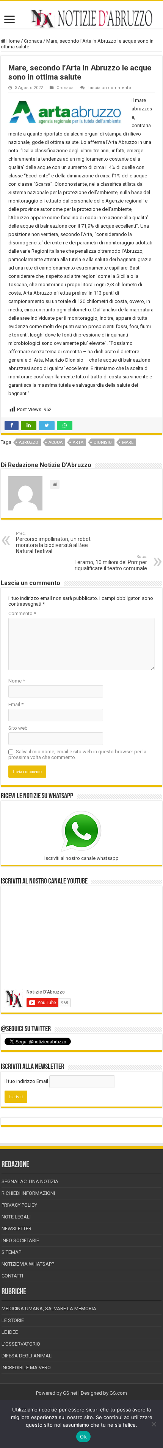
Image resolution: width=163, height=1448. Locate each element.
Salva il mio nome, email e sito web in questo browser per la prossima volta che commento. (77, 754)
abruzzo (28, 442)
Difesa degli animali (27, 1356)
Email (16, 704)
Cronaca (33, 41)
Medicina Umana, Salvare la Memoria (49, 1308)
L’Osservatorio (21, 1344)
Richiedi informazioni (28, 1193)
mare (127, 442)
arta (78, 442)
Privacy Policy (19, 1205)
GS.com (118, 1393)
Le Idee (10, 1332)
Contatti (12, 1276)
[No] (153, 1424)
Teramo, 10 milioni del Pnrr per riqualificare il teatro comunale (110, 562)
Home (12, 41)
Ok (83, 1437)
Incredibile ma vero (26, 1367)
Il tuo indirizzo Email (26, 1081)
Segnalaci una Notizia (30, 1181)
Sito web (18, 728)
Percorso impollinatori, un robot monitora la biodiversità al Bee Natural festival (53, 542)
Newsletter (16, 1228)
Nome (16, 681)
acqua (56, 442)
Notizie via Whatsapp (28, 1264)
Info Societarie (20, 1240)
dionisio (103, 442)
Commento (22, 613)
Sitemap (11, 1252)
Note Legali (16, 1217)
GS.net (70, 1393)
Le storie (13, 1320)
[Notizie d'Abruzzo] (81, 19)
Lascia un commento (109, 87)
